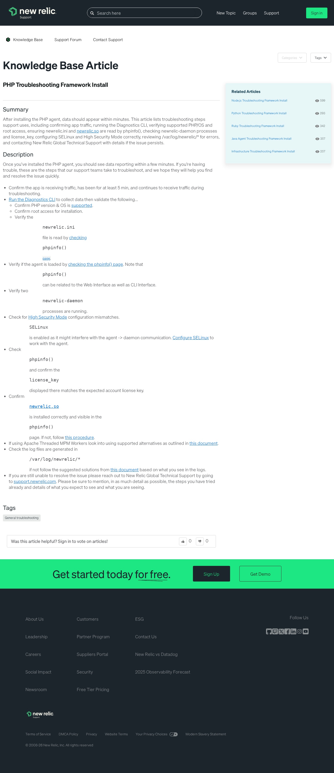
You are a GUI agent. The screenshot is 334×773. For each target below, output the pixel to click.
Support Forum (68, 39)
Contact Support (108, 39)
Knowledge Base (28, 39)
